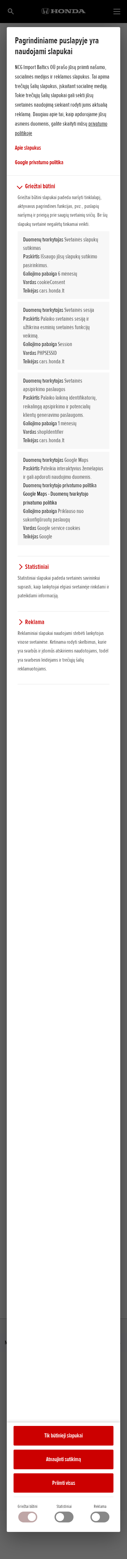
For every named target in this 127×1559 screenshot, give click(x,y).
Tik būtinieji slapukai (63, 1435)
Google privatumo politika (39, 162)
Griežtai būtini (28, 1506)
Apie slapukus (28, 147)
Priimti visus (63, 1483)
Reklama (100, 1506)
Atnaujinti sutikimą (63, 1459)
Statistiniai (64, 1506)
